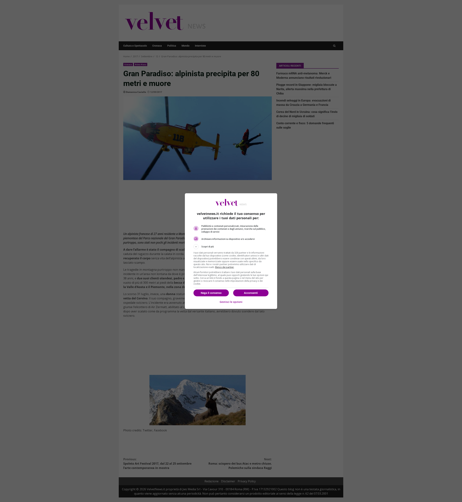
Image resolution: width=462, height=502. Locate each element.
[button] (231, 246)
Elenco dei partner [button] (224, 267)
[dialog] (231, 251)
